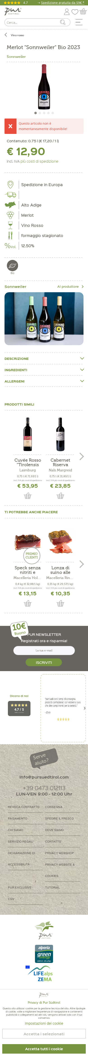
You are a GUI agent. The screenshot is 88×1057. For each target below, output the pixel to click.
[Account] (67, 11)
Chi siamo (15, 830)
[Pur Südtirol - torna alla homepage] (13, 12)
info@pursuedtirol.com (44, 777)
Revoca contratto (23, 807)
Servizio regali (20, 841)
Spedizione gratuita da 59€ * (62, 2)
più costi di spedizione (39, 161)
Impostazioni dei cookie (44, 1023)
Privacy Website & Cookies (60, 870)
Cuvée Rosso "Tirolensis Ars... (27, 462)
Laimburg (27, 470)
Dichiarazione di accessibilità (21, 858)
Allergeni (15, 381)
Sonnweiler (16, 57)
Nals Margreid (60, 470)
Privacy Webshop (59, 853)
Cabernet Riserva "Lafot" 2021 (60, 462)
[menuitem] (80, 23)
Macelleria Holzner (28, 578)
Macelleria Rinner (60, 578)
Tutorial (52, 887)
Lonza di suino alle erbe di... (60, 570)
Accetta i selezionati (44, 1033)
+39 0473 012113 (44, 787)
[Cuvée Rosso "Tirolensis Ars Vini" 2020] (28, 434)
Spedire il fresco (59, 818)
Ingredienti (16, 370)
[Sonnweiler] (44, 318)
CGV (11, 899)
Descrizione (17, 358)
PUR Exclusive (20, 887)
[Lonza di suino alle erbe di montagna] (60, 542)
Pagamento (17, 818)
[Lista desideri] (76, 11)
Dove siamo (54, 830)
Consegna (54, 807)
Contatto (53, 841)
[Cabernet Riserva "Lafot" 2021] (60, 434)
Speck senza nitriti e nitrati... (28, 570)
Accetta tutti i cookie (44, 1048)
